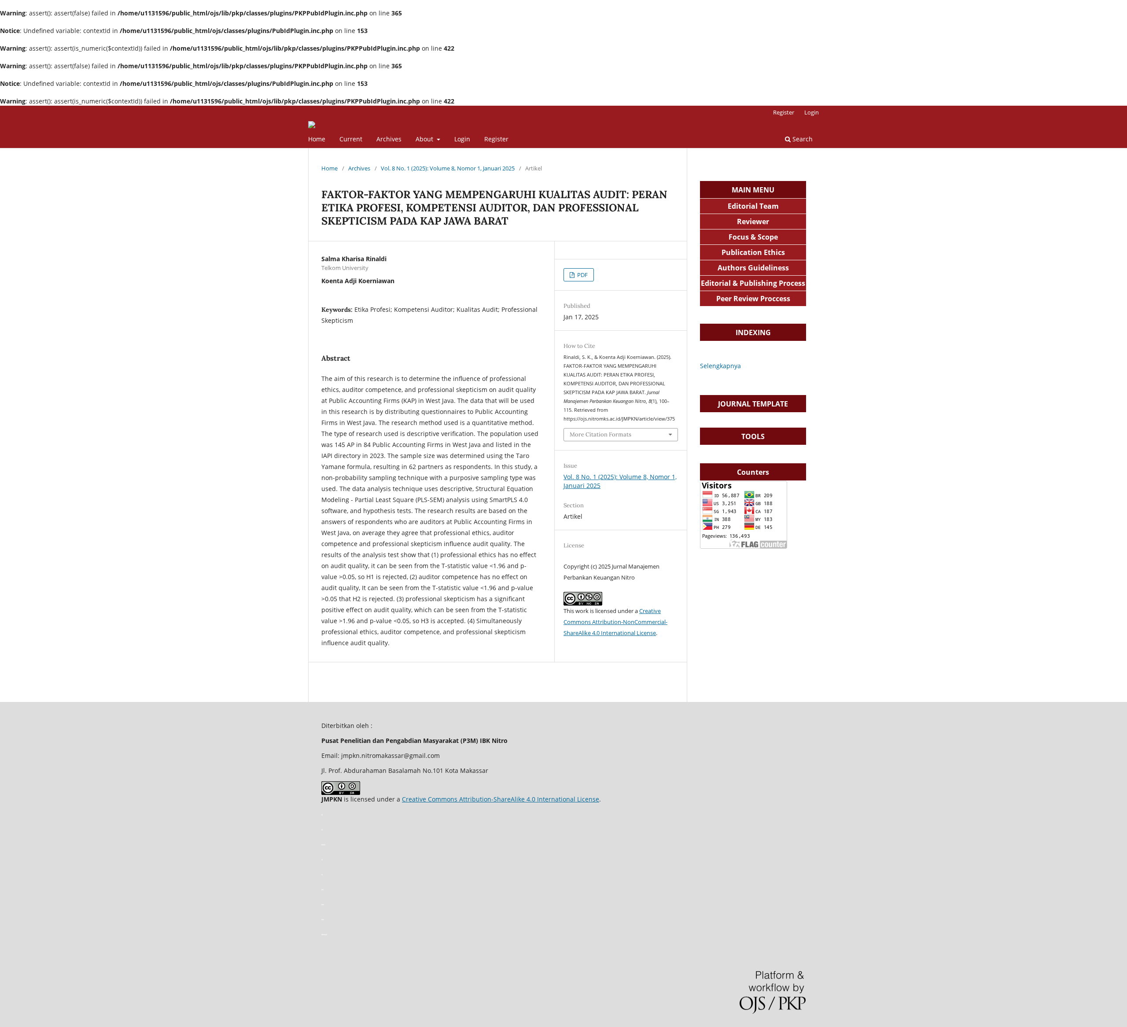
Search (802, 139)
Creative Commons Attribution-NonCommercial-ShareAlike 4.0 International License (615, 622)
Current (350, 139)
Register (496, 139)
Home (316, 139)
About (425, 139)
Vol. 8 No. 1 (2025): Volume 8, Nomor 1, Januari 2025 (448, 168)
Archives (388, 139)
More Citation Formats (600, 434)
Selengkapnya (720, 366)
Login (462, 139)
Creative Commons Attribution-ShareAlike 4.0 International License (500, 799)
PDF (582, 275)
